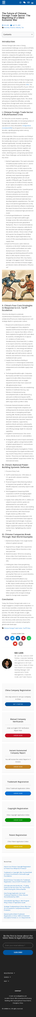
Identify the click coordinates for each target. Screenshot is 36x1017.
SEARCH (6, 977)
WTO (27, 84)
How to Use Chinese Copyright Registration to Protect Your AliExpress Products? (17, 867)
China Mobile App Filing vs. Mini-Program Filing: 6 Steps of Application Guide (16, 901)
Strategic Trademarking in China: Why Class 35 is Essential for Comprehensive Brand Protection (17, 908)
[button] (32, 3)
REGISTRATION (8, 973)
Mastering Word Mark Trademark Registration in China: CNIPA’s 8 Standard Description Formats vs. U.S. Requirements (17, 916)
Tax (23, 27)
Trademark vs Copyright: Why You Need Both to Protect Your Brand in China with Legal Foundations (18, 874)
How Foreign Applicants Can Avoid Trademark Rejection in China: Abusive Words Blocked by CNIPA (16, 895)
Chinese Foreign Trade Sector (13, 628)
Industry (18, 27)
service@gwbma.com (20, 996)
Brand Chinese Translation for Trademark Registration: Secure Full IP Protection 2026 (17, 881)
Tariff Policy (26, 628)
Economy (7, 27)
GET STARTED (18, 704)
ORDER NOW (18, 735)
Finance (12, 27)
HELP (5, 981)
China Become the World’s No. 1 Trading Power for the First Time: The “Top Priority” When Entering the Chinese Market (17, 887)
